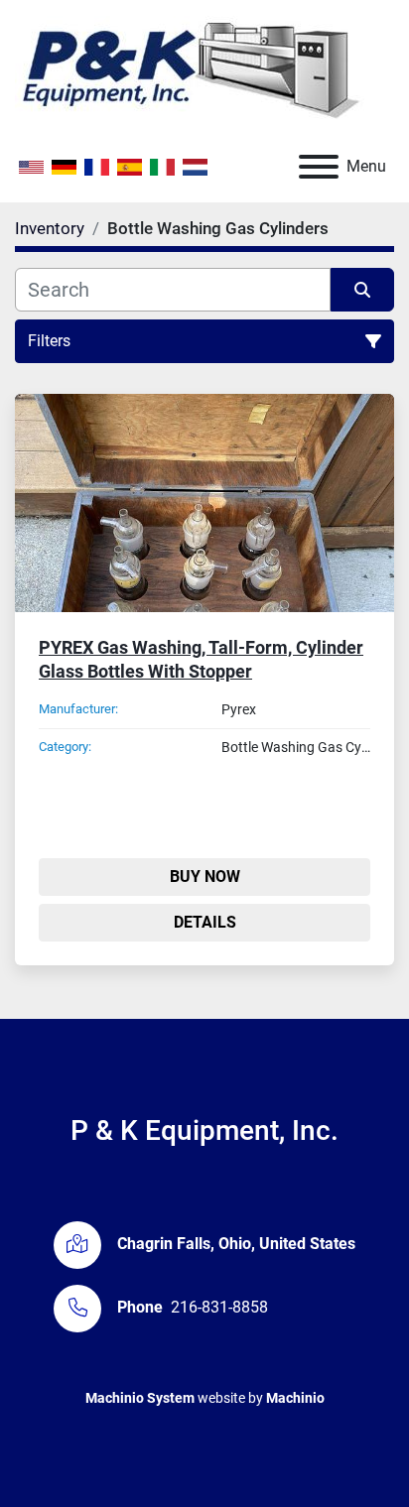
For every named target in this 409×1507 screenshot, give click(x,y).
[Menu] (319, 167)
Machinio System (140, 1398)
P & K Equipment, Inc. (204, 1130)
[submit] (362, 290)
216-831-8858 (219, 1307)
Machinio (295, 1398)
